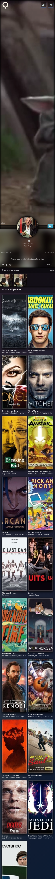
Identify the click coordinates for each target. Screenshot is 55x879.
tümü (52, 287)
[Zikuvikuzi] (6, 5)
